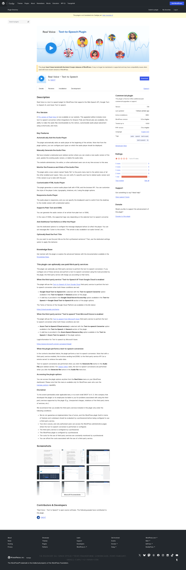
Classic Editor (63, 367)
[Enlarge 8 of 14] (82, 484)
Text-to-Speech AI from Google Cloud (66, 284)
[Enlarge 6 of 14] (107, 468)
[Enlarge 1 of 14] (58, 452)
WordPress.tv (82, 547)
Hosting (10, 544)
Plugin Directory (13, 10)
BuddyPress (150, 547)
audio (132, 136)
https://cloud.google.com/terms (48, 309)
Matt (148, 541)
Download (144, 78)
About (10, 538)
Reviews (51, 89)
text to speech (141, 140)
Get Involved (115, 538)
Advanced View (121, 146)
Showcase (45, 538)
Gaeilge (28, 557)
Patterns (45, 547)
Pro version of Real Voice (47, 117)
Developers (80, 544)
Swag (113, 547)
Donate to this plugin (122, 216)
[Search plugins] (28, 22)
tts (147, 140)
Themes (44, 541)
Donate (114, 544)
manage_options (42, 385)
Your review (119, 181)
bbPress (149, 544)
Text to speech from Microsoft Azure (66, 319)
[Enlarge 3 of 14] (107, 452)
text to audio (144, 136)
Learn (78, 538)
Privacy (10, 547)
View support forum (122, 197)
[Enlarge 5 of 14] (82, 468)
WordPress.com (151, 538)
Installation (63, 89)
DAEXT (53, 80)
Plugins (44, 544)
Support (146, 89)
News (9, 541)
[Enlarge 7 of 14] (58, 484)
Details (41, 89)
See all (147, 181)
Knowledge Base (43, 257)
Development (76, 89)
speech (137, 136)
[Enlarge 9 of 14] (107, 484)
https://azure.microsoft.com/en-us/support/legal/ (54, 344)
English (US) (145, 132)
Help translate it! (107, 15)
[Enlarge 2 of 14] (82, 452)
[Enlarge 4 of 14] (58, 468)
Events (113, 541)
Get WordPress (177, 3)
